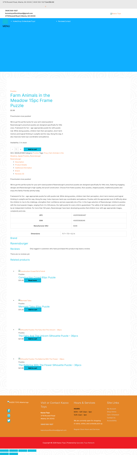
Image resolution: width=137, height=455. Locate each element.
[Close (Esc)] (32, 450)
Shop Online (22, 21)
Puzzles (13, 91)
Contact (68, 21)
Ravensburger (35, 156)
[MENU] (5, 21)
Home (15, 21)
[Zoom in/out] (4, 450)
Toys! (33, 21)
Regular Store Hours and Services (87, 429)
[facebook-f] (9, 411)
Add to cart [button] (32, 310)
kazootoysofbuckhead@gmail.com (53, 430)
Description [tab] (19, 162)
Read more (32, 280)
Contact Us (111, 418)
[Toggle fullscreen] (13, 450)
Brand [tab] (17, 171)
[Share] (22, 450)
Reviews (61, 21)
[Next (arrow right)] (13, 454)
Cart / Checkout (113, 415)
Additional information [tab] (23, 168)
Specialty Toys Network (85, 443)
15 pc (46, 153)
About (29, 21)
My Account (111, 409)
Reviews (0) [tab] (19, 174)
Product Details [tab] (21, 165)
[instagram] (9, 416)
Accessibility (112, 421)
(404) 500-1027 (47, 424)
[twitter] (8, 421)
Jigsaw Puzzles (23, 156)
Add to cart (32, 149)
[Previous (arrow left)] (4, 454)
